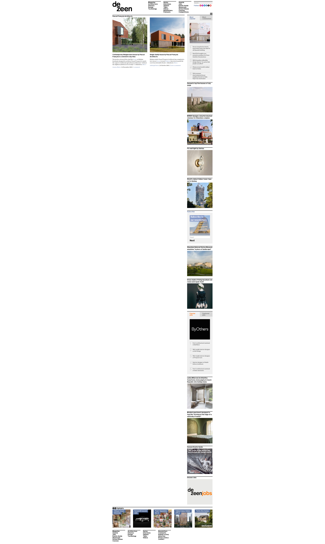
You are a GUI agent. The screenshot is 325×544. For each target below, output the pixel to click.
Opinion (166, 5)
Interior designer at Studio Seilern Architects (200, 363)
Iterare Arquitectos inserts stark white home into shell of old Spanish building (201, 48)
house (135, 59)
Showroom (182, 7)
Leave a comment (175, 65)
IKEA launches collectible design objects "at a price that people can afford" (201, 61)
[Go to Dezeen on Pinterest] (200, 6)
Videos (165, 9)
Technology (152, 9)
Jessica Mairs (116, 67)
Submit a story (163, 534)
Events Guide (183, 5)
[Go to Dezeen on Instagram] (203, 6)
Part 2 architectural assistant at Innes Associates (201, 369)
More (144, 64)
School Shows (184, 9)
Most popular (192, 17)
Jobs (180, 4)
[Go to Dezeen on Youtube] (211, 6)
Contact (161, 539)
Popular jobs (192, 314)
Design (150, 7)
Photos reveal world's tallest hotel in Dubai (201, 68)
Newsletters (168, 10)
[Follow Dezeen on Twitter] (209, 6)
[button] (211, 14)
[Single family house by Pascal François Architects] (167, 35)
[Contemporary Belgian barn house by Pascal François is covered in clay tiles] (129, 35)
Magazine (151, 2)
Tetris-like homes (202, 511)
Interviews (167, 4)
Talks (165, 7)
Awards (181, 2)
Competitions (184, 12)
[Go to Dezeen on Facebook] (207, 6)
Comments (162, 533)
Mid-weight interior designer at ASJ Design (201, 350)
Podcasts (166, 12)
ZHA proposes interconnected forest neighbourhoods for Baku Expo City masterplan (200, 76)
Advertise (161, 536)
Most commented (206, 17)
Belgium (167, 61)
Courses (182, 10)
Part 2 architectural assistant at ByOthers (201, 344)
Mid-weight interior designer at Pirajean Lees (201, 356)
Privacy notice (163, 537)
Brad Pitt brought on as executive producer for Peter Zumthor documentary (201, 55)
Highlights (120, 508)
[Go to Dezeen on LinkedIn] (205, 6)
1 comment (136, 67)
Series (165, 2)
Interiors (151, 5)
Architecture (153, 4)
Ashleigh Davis (154, 65)
